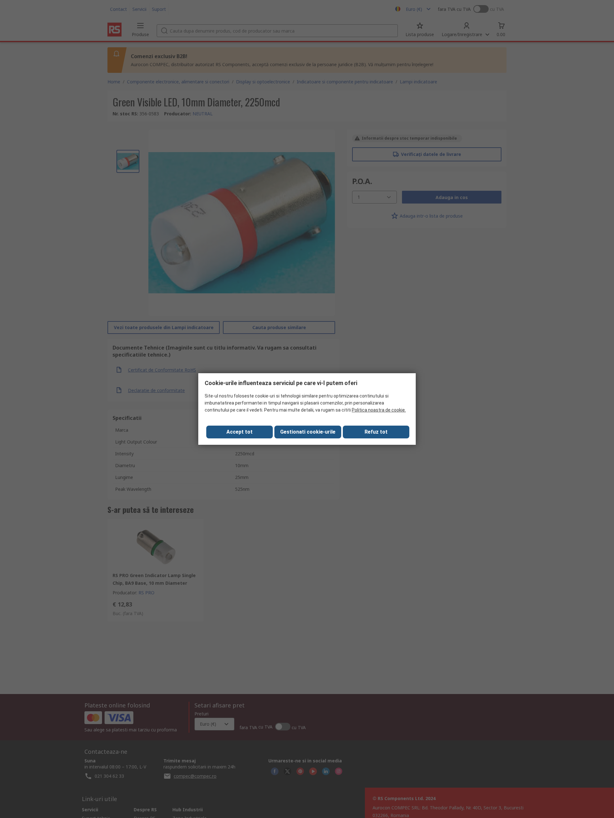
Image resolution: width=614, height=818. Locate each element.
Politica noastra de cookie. (379, 410)
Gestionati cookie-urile (307, 432)
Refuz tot (376, 432)
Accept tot (239, 432)
